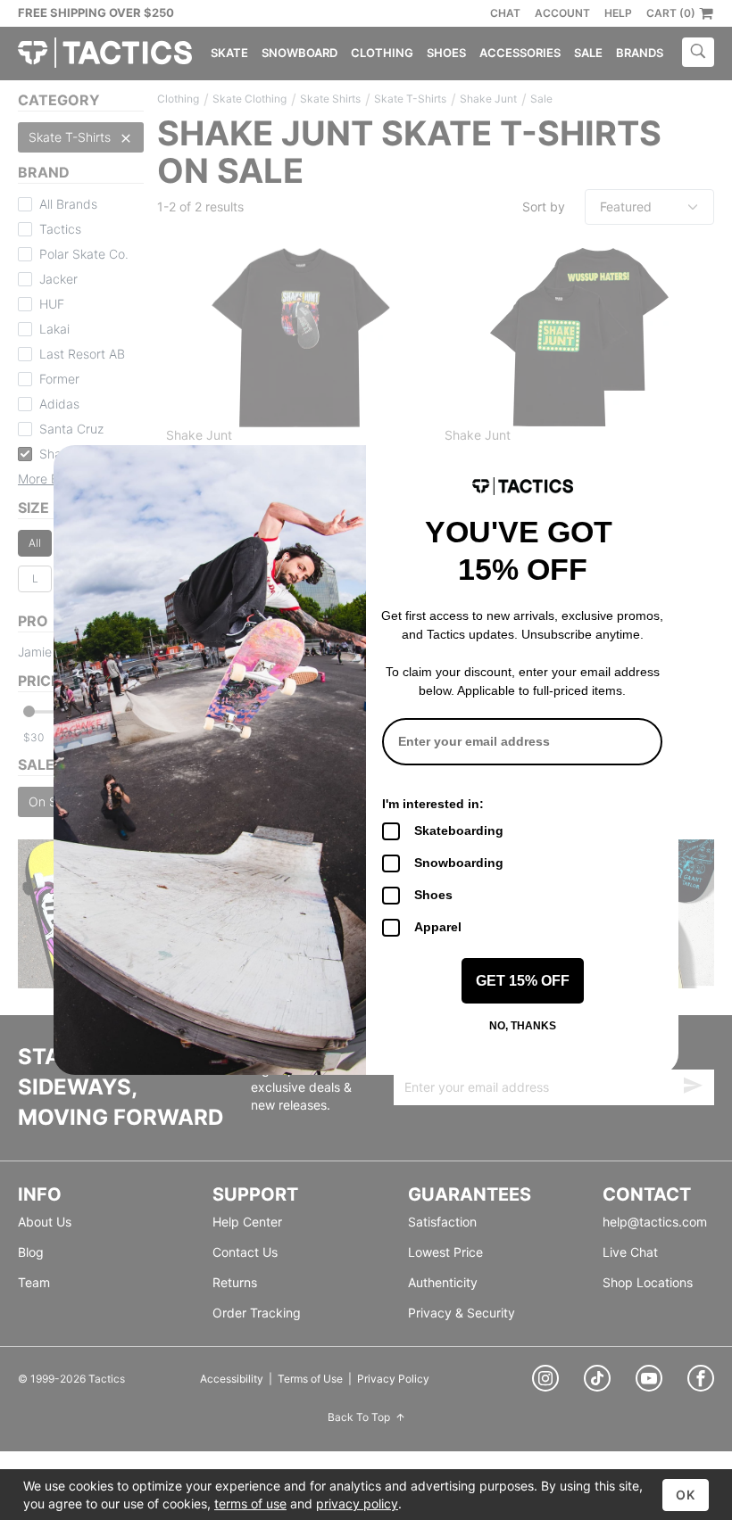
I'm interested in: (433, 804)
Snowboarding (458, 862)
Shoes (433, 895)
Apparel (438, 927)
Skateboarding (458, 830)
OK (685, 1494)
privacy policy (357, 1503)
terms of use (250, 1503)
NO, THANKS (522, 1026)
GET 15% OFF (523, 980)
